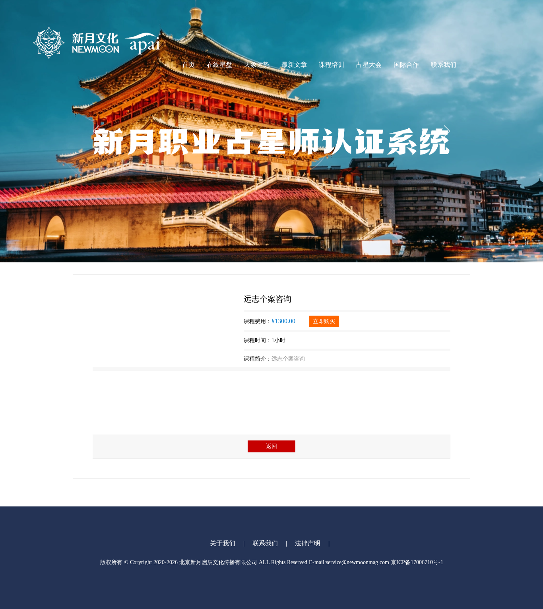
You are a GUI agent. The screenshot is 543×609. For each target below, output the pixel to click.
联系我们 (443, 64)
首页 (188, 64)
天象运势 (257, 64)
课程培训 (331, 64)
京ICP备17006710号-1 (417, 562)
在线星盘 (219, 64)
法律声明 (307, 543)
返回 (271, 446)
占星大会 (369, 64)
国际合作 (406, 64)
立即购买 (324, 321)
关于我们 (222, 543)
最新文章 (294, 64)
